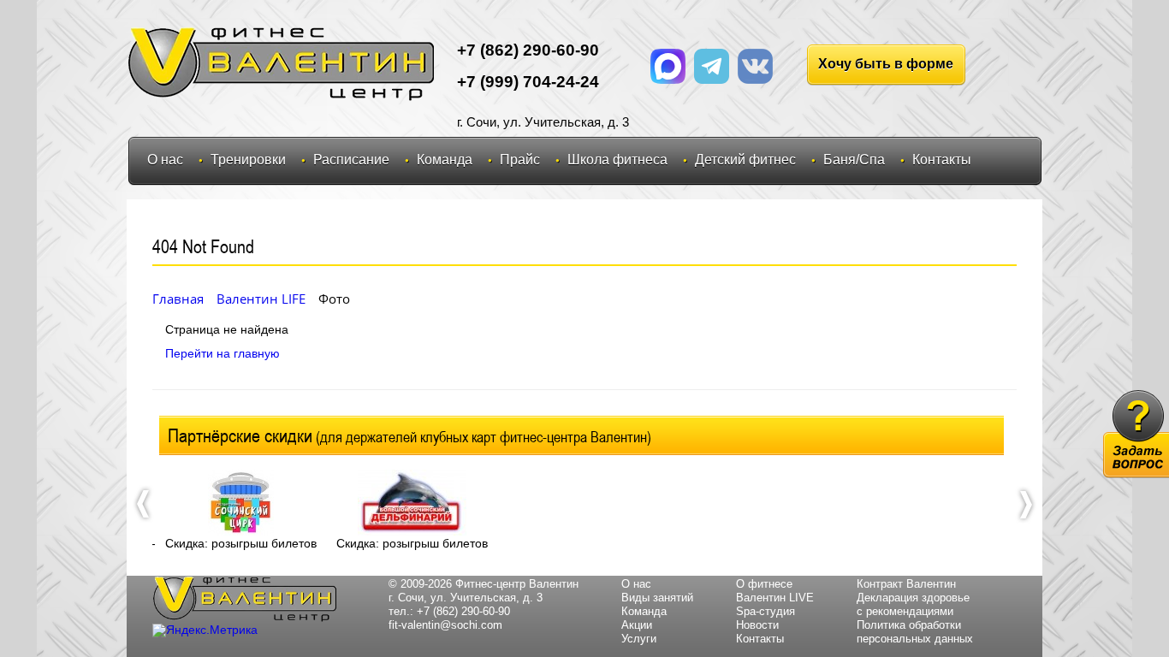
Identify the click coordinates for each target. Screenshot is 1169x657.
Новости (757, 625)
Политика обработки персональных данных (915, 632)
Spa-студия (765, 611)
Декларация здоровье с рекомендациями (913, 604)
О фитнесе (764, 583)
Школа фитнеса (617, 159)
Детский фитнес (745, 159)
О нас (165, 159)
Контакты (941, 159)
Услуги (638, 638)
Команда (444, 159)
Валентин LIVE (775, 597)
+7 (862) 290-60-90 (463, 611)
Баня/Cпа (854, 159)
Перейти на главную (222, 353)
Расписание (351, 159)
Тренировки (248, 159)
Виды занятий (657, 597)
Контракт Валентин (906, 583)
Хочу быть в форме (885, 63)
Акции (636, 625)
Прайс (520, 159)
